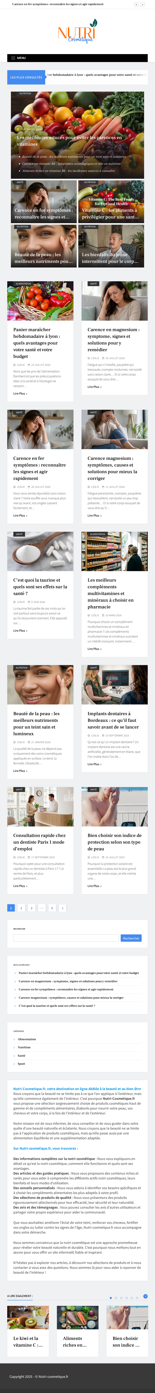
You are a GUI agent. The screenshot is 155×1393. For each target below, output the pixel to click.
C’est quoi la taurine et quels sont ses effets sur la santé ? (40, 587)
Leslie (21, 364)
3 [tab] (121, 1298)
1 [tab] (111, 1298)
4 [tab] (127, 1298)
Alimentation (23, 283)
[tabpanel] (28, 1331)
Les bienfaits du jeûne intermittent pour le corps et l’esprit (109, 261)
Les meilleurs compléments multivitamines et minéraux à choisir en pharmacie (111, 593)
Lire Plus (19, 393)
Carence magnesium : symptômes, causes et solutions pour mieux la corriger (59, 4)
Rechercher (19, 929)
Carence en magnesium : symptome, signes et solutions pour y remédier (68, 981)
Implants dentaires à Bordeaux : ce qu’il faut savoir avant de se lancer (113, 720)
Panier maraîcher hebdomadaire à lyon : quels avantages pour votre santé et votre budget (78, 75)
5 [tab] (132, 1298)
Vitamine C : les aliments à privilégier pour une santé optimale (109, 217)
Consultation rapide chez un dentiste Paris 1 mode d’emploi (39, 842)
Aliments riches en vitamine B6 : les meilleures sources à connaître (68, 171)
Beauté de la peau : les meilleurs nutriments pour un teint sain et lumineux (74, 157)
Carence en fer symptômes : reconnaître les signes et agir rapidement (44, 217)
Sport (21, 1064)
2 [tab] (116, 1298)
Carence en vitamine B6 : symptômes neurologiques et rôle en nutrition (71, 164)
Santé (20, 182)
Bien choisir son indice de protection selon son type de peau (115, 842)
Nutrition (25, 93)
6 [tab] (137, 1298)
